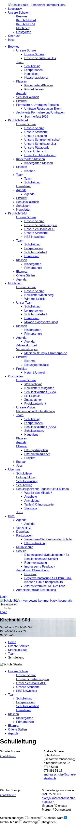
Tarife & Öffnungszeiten (39, 504)
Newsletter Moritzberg (39, 295)
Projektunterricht (35, 403)
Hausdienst (31, 73)
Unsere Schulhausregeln (40, 225)
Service (21, 551)
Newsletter (23, 209)
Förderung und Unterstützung (35, 411)
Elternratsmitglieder (37, 454)
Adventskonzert (26, 345)
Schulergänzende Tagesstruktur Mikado (42, 489)
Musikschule (24, 547)
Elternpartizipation (36, 450)
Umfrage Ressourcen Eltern (42, 108)
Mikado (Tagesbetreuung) (41, 322)
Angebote (30, 496)
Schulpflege (24, 473)
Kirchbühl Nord (26, 20)
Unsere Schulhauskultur (40, 58)
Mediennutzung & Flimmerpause (45, 353)
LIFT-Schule (32, 395)
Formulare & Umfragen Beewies (37, 104)
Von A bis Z (23, 527)
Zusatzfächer (33, 399)
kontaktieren (8, 756)
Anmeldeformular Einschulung (36, 589)
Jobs (19, 465)
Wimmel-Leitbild (34, 298)
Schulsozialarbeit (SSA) (40, 392)
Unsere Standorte (36, 132)
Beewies (22, 16)
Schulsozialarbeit (27, 97)
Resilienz (30, 574)
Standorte (30, 508)
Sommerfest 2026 (36, 116)
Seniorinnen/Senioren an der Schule (48, 539)
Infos (11, 39)
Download (22, 531)
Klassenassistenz (36, 77)
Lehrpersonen (33, 70)
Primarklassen (34, 89)
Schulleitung (32, 66)
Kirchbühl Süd (25, 24)
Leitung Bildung (26, 477)
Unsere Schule (26, 50)
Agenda (21, 93)
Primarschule (33, 267)
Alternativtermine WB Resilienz (44, 586)
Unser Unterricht (35, 151)
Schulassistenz (34, 430)
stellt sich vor (33, 384)
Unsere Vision (25, 407)
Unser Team (24, 302)
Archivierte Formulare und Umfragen (40, 112)
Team (20, 62)
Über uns (14, 35)
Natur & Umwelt (34, 372)
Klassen (21, 81)
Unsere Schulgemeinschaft (42, 139)
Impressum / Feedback (39, 566)
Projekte (21, 368)
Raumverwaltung (35, 562)
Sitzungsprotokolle (36, 364)
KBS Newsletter (34, 236)
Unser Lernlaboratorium (40, 155)
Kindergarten (32, 264)
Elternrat (21, 101)
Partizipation (24, 535)
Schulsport (23, 205)
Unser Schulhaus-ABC (39, 229)
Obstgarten (23, 32)
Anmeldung (31, 500)
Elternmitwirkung (35, 543)
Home (12, 642)
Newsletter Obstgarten (39, 388)
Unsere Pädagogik (36, 147)
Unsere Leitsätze (35, 135)
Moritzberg (23, 28)
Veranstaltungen (26, 349)
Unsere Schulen (18, 12)
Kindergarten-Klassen (38, 85)
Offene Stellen (25, 275)
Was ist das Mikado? (38, 492)
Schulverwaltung (27, 481)
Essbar (21, 461)
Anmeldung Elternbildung (32, 570)
